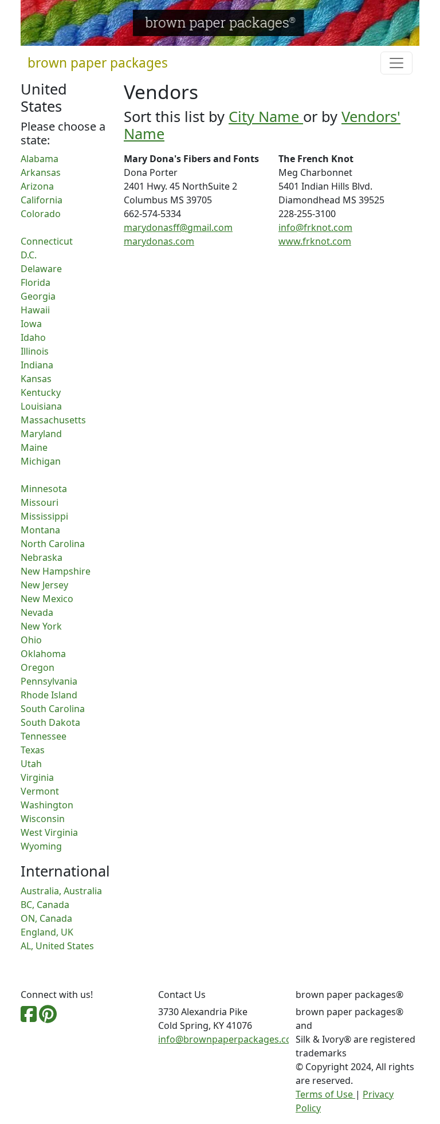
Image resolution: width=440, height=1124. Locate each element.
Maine (34, 447)
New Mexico (47, 598)
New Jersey (44, 585)
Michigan (41, 461)
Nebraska (41, 557)
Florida (35, 282)
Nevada (37, 612)
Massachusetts (53, 420)
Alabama (39, 158)
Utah (31, 763)
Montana (40, 530)
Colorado (41, 213)
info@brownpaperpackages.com (229, 1039)
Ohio (31, 640)
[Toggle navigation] (396, 63)
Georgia (38, 296)
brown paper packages (98, 63)
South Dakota (50, 722)
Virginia (37, 777)
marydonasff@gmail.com (178, 227)
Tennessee (43, 736)
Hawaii (35, 310)
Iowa (31, 323)
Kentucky (41, 392)
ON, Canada (46, 918)
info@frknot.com (315, 227)
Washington (47, 805)
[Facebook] (29, 1017)
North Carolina (53, 543)
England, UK (47, 932)
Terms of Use (325, 1094)
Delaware (41, 268)
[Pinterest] (48, 1017)
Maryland (41, 433)
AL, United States (57, 946)
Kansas (36, 378)
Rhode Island (49, 695)
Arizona (37, 186)
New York (41, 626)
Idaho (33, 337)
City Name (266, 116)
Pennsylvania (49, 681)
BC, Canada (45, 904)
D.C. (29, 255)
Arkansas (41, 172)
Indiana (37, 365)
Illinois (35, 351)
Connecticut (47, 241)
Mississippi (44, 516)
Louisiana (41, 406)
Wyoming (41, 846)
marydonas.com (159, 241)
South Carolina (53, 708)
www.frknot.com (314, 241)
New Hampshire (56, 571)
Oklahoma (43, 653)
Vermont (40, 791)
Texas (33, 750)
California (41, 200)
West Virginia (49, 832)
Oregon (37, 667)
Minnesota (44, 488)
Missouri (39, 502)
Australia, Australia (61, 891)
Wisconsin (43, 818)
